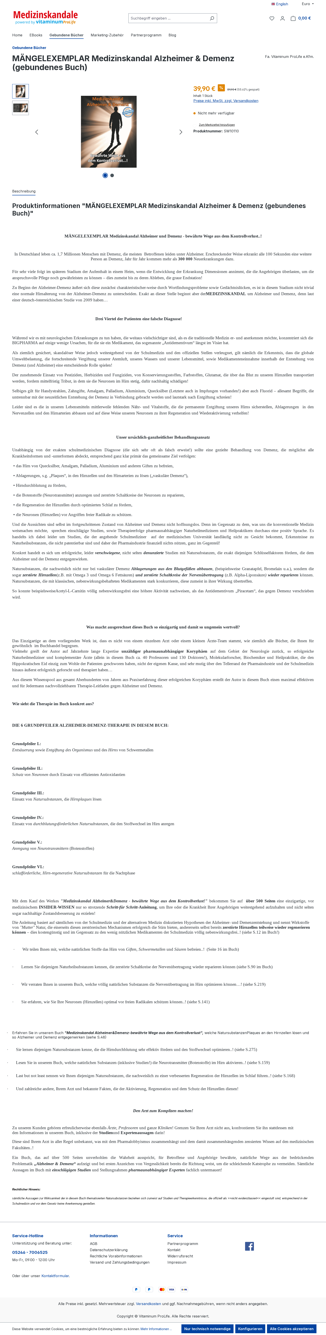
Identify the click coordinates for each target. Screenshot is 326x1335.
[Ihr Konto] (282, 18)
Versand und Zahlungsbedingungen (119, 1262)
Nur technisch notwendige (207, 1329)
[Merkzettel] (272, 18)
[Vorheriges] (36, 132)
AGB (93, 1243)
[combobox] (167, 18)
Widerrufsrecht (180, 1256)
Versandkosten (148, 1304)
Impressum (176, 1262)
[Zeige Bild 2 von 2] (112, 175)
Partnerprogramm (182, 1243)
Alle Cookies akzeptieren (292, 1329)
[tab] (23, 191)
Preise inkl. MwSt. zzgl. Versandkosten (225, 100)
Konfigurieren (250, 1329)
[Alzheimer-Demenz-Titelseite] (109, 132)
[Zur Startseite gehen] (45, 17)
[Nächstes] (181, 132)
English (281, 4)
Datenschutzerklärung (109, 1250)
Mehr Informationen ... (156, 1329)
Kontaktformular (55, 1276)
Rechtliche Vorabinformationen (116, 1256)
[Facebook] (249, 1236)
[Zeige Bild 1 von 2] (105, 175)
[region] (98, 131)
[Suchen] (212, 18)
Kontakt (173, 1250)
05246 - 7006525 (30, 1252)
